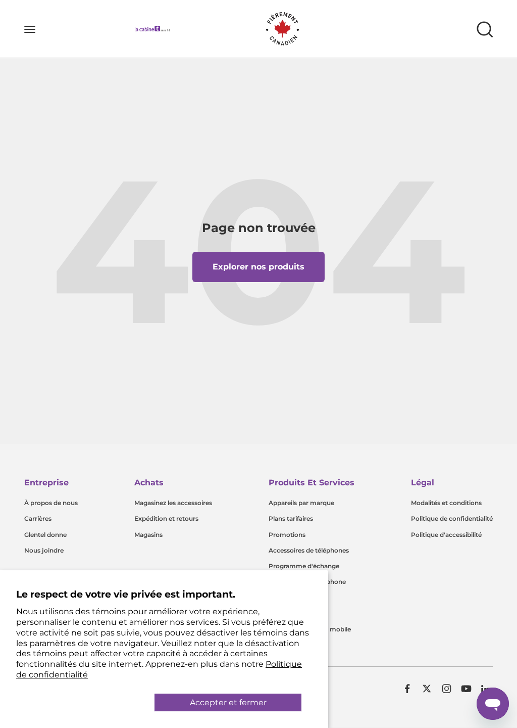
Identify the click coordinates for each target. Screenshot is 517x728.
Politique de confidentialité (452, 518)
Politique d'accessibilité (446, 534)
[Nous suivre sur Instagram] (446, 688)
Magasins (148, 534)
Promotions (287, 534)
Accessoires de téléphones (309, 550)
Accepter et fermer (228, 702)
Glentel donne (45, 534)
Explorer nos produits (258, 266)
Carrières (37, 518)
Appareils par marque (301, 503)
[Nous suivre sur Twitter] (427, 688)
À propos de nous (51, 503)
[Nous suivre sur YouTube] (466, 688)
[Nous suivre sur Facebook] (407, 688)
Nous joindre (44, 550)
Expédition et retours (166, 518)
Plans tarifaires (291, 518)
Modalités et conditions (446, 503)
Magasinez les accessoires (173, 503)
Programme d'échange (304, 566)
